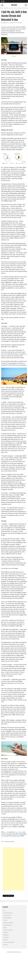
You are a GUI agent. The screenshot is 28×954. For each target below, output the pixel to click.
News (5, 927)
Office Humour (8, 930)
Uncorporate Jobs (9, 942)
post (6, 832)
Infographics (7, 917)
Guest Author (17, 22)
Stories (12, 841)
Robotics (6, 935)
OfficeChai (14, 5)
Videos (6, 944)
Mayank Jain (18, 832)
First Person (8, 841)
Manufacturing (8, 922)
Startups (6, 937)
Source (14, 56)
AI (4, 910)
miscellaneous (8, 925)
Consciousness (8, 913)
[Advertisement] (13, 868)
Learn (5, 920)
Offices (6, 932)
